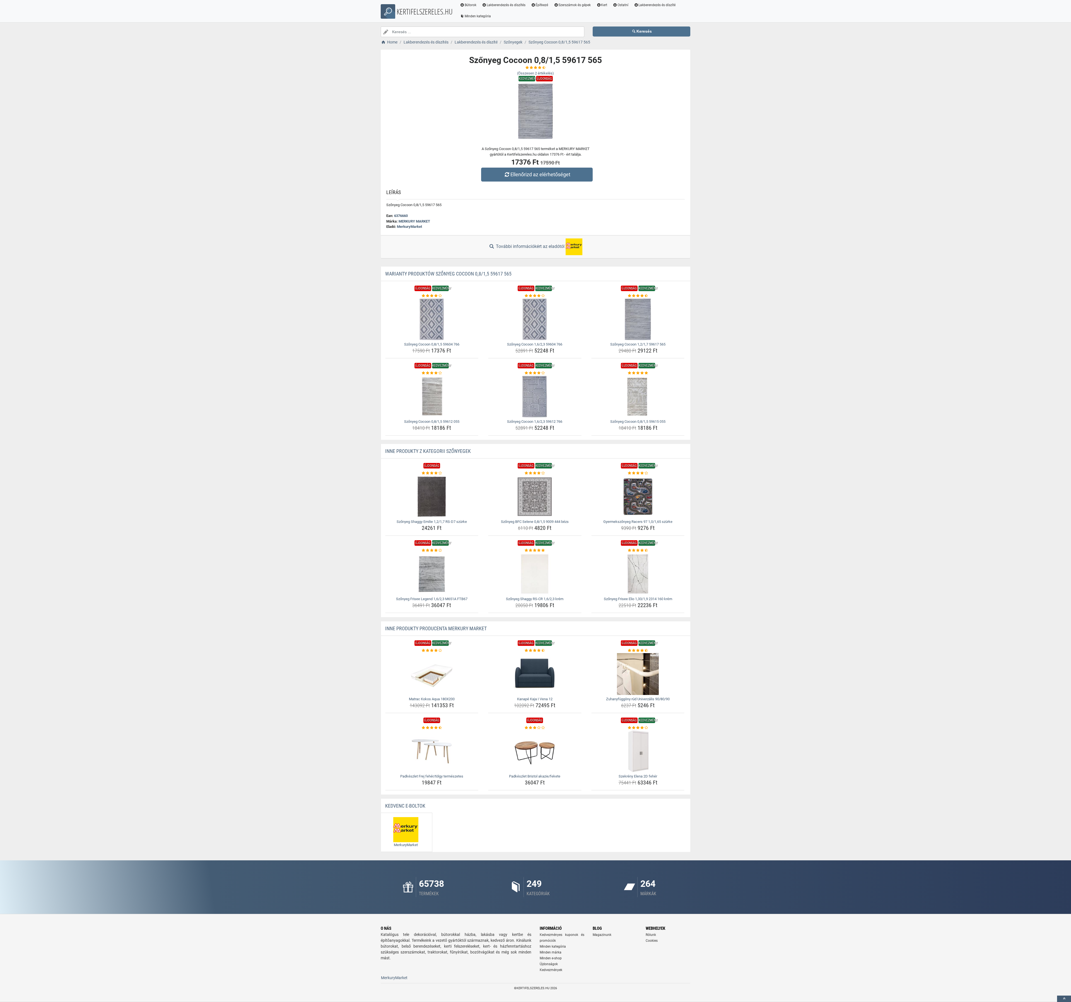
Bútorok (470, 5)
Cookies (652, 941)
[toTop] (1064, 999)
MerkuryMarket (409, 226)
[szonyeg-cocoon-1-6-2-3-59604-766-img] (534, 319)
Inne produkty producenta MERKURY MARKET (436, 628)
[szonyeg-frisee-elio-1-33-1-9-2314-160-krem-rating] (638, 550)
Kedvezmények (551, 970)
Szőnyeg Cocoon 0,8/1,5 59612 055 (431, 421)
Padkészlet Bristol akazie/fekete (534, 776)
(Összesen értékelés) (535, 73)
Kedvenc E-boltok (405, 806)
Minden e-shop (551, 958)
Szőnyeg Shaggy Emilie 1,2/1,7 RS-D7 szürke (432, 522)
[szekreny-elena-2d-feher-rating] (638, 728)
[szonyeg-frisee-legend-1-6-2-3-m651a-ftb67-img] (431, 574)
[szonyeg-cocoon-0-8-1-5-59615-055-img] (638, 396)
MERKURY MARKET (414, 221)
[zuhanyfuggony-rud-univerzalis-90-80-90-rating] (638, 650)
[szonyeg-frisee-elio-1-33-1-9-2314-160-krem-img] (638, 574)
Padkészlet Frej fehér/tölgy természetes (431, 776)
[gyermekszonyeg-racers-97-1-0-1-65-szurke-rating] (638, 473)
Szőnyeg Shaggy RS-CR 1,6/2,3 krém (534, 599)
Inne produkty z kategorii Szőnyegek (428, 451)
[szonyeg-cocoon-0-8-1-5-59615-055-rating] (638, 373)
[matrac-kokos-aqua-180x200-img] (431, 674)
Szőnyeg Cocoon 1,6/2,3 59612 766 (534, 421)
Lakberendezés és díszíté (657, 5)
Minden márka (550, 952)
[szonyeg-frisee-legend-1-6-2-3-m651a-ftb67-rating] (431, 550)
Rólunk (651, 935)
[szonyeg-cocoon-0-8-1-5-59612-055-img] (431, 396)
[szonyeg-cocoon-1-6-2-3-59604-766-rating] (534, 296)
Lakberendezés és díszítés (506, 5)
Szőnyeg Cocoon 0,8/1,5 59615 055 (637, 421)
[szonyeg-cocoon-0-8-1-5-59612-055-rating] (431, 373)
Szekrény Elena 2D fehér (638, 776)
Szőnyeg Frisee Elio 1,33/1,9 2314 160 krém (638, 599)
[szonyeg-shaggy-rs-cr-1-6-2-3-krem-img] (534, 574)
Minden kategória (478, 16)
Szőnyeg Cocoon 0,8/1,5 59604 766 (431, 344)
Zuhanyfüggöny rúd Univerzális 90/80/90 (638, 699)
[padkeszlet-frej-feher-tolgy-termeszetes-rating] (431, 728)
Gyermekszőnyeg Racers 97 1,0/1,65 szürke (637, 522)
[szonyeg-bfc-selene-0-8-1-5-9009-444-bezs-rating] (534, 473)
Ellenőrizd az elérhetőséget (540, 174)
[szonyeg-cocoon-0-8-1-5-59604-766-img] (431, 319)
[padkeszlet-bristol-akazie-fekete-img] (534, 751)
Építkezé (542, 5)
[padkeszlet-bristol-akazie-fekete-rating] (534, 728)
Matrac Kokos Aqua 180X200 (432, 699)
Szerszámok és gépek (574, 5)
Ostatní (622, 5)
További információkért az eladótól (530, 246)
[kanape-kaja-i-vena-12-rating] (534, 650)
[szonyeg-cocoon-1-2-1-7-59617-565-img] (638, 319)
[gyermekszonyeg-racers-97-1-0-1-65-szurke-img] (638, 497)
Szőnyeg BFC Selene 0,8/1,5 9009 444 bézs (535, 522)
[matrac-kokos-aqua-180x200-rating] (431, 650)
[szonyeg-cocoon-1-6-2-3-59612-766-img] (534, 396)
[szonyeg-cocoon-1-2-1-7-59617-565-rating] (638, 296)
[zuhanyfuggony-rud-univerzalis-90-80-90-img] (638, 674)
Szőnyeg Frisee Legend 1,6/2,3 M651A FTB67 (431, 599)
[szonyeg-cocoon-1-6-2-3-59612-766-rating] (534, 373)
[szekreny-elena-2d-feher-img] (638, 751)
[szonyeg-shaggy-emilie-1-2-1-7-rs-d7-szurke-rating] (431, 473)
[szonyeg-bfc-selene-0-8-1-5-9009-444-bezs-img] (534, 497)
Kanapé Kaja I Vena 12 (535, 699)
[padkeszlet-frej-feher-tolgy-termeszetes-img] (431, 751)
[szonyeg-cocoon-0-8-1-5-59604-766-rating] (431, 296)
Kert (604, 5)
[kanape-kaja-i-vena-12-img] (534, 674)
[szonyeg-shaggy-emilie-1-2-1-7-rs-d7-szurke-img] (431, 497)
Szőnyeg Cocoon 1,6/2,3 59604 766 (534, 344)
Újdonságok (549, 964)
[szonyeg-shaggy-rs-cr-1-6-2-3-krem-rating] (534, 550)
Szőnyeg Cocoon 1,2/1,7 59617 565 (637, 344)
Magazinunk (602, 935)
